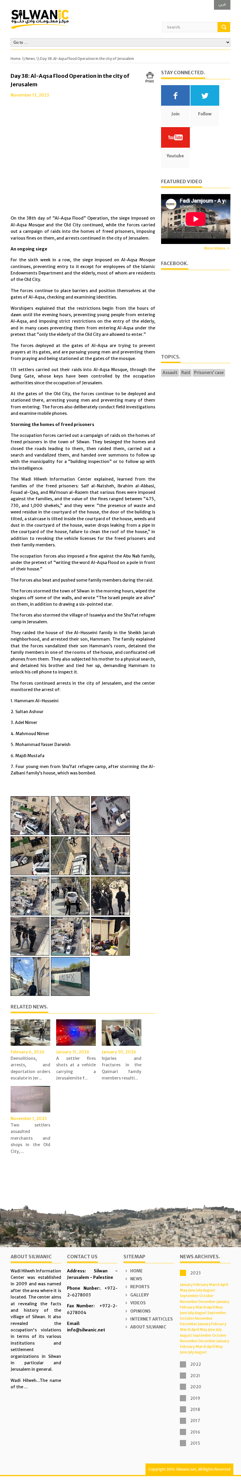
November (189, 1301)
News (135, 1278)
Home (136, 1271)
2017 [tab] (195, 1420)
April (224, 1284)
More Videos (214, 248)
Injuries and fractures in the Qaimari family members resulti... (121, 1068)
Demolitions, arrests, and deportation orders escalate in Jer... (30, 1068)
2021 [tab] (195, 1375)
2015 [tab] (195, 1443)
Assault (170, 372)
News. (31, 58)
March (214, 1284)
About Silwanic (147, 1327)
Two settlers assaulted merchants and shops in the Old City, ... (30, 1138)
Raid (185, 372)
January (186, 1284)
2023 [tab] (195, 1273)
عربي (222, 4)
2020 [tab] (195, 1387)
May (184, 1290)
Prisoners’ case (209, 372)
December (207, 1301)
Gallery (139, 1295)
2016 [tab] (195, 1432)
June (191, 1290)
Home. (16, 58)
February (200, 1284)
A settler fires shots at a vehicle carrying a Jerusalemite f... (76, 1068)
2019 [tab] (195, 1398)
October (206, 1296)
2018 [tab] (195, 1409)
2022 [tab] (195, 1364)
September (189, 1296)
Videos (137, 1303)
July (199, 1290)
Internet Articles (151, 1319)
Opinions (140, 1311)
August (209, 1290)
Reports (139, 1286)
